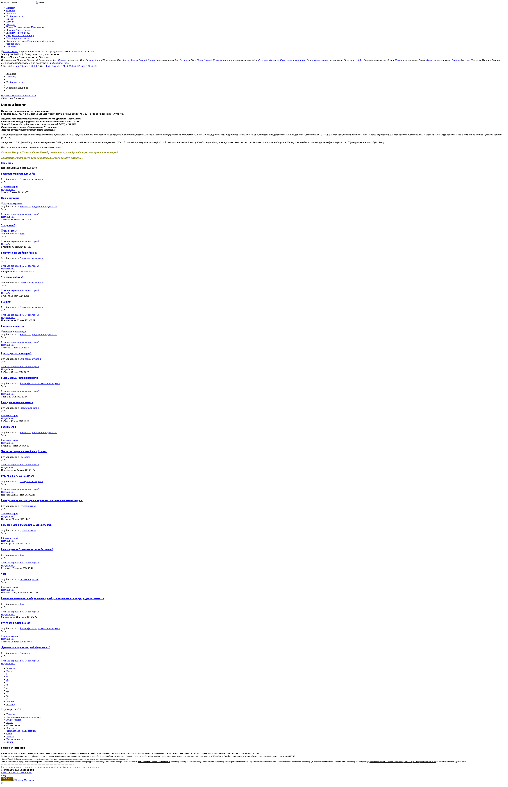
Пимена (89, 60)
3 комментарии (9, 415)
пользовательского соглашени (153, 761)
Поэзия (10, 21)
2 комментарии (9, 186)
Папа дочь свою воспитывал (17, 402)
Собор (360, 60)
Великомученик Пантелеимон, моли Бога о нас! (27, 549)
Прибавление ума (58, 62)
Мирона (62, 60)
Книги (9, 741)
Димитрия (432, 60)
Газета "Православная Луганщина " (25, 27)
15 (7, 693)
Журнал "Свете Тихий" (18, 30)
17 (7, 698)
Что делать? (8, 225)
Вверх (4, 775)
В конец (10, 704)
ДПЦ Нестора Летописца (20, 35)
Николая (399, 60)
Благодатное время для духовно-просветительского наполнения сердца (42, 500)
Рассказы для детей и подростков (38, 206)
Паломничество (15, 739)
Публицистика (14, 16)
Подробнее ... (8, 189)
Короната (153, 60)
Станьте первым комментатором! (20, 214)
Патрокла (184, 60)
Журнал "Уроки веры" (18, 32)
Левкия (134, 60)
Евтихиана (286, 60)
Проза (9, 18)
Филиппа (274, 60)
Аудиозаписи (13, 719)
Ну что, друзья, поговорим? (16, 353)
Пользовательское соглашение (23, 717)
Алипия (316, 60)
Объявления (13, 725)
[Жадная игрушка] (11, 203)
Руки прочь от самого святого (17, 476)
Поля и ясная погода (12, 326)
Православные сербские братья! (19, 252)
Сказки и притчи (29, 579)
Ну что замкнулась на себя (15, 622)
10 (7, 679)
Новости (11, 13)
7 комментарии (10, 636)
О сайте (10, 10)
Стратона (263, 60)
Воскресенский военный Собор (18, 173)
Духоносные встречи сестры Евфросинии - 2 (25, 647)
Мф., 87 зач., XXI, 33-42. (84, 65)
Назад (9, 671)
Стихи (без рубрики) (31, 358)
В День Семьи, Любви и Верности (19, 377)
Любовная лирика (29, 407)
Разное (10, 736)
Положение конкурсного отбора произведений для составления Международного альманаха (52, 598)
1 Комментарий (9, 538)
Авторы (10, 24)
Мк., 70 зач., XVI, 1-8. (26, 65)
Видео (9, 722)
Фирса (126, 60)
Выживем (6, 301)
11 (7, 682)
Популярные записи (17, 38)
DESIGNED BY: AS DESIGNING (16, 772)
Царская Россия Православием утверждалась (26, 525)
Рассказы (25, 456)
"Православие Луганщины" (21, 730)
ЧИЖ (3, 574)
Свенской (457, 60)
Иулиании (218, 60)
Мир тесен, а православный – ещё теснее (24, 451)
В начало (11, 668)
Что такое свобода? (12, 277)
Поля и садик (8, 427)
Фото (9, 733)
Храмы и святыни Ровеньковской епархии (30, 41)
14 (7, 690)
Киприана (299, 60)
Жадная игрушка (10, 198)
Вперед (10, 701)
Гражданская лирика (31, 179)
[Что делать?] (9, 230)
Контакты (11, 46)
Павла (200, 60)
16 (7, 696)
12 (7, 685)
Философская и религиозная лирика (40, 383)
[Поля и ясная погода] (13, 331)
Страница (7, 162)
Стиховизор (13, 43)
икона (98, 60)
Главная (10, 7)
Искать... (6, 2)
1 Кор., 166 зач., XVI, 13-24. (58, 65)
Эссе (22, 233)
